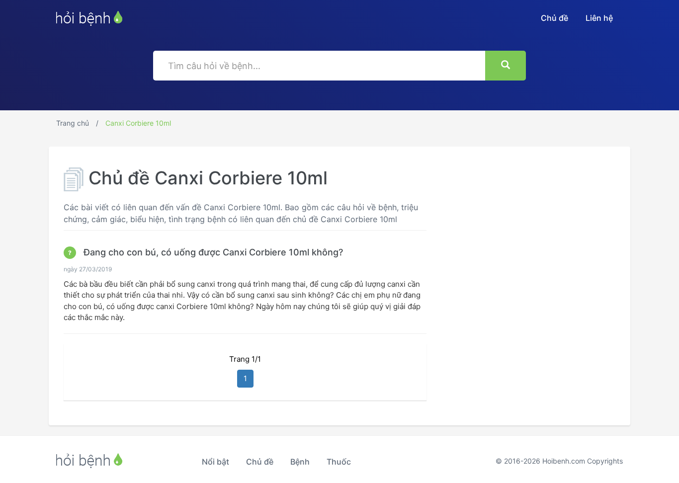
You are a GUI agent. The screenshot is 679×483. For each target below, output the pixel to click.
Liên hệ (599, 18)
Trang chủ (72, 123)
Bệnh (300, 462)
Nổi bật (215, 462)
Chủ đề (554, 18)
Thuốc (339, 462)
